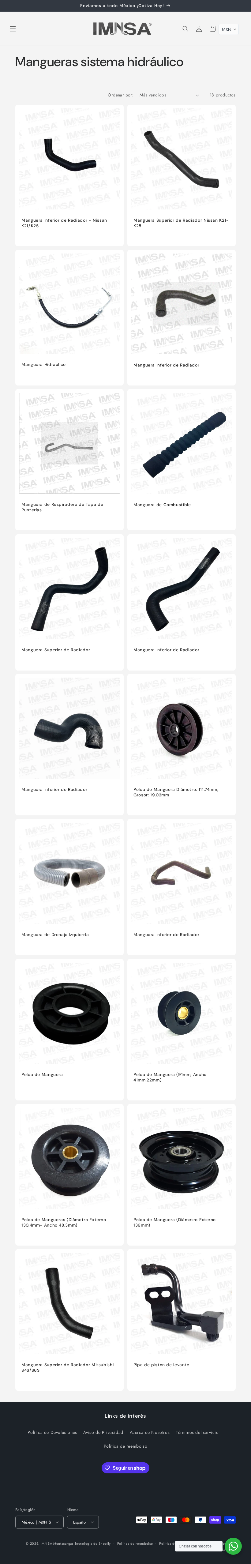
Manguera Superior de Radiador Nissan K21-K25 (181, 223)
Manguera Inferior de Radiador (166, 365)
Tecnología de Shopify (93, 1543)
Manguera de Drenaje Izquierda (55, 934)
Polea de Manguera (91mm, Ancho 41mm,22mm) (170, 1077)
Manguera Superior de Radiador (55, 649)
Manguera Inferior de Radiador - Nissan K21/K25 (64, 223)
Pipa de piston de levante (161, 1364)
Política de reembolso (126, 1446)
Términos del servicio (197, 1432)
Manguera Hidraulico (43, 364)
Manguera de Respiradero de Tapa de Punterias (62, 507)
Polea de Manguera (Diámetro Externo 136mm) (174, 1222)
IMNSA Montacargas (57, 1543)
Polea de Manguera (42, 1074)
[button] (13, 29)
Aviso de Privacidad (103, 1432)
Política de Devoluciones (52, 1432)
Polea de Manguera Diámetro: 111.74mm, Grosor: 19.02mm (175, 792)
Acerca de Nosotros (150, 1432)
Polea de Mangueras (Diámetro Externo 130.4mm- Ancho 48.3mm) (63, 1222)
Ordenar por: (120, 95)
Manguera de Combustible (162, 504)
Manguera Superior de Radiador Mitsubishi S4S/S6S (67, 1367)
